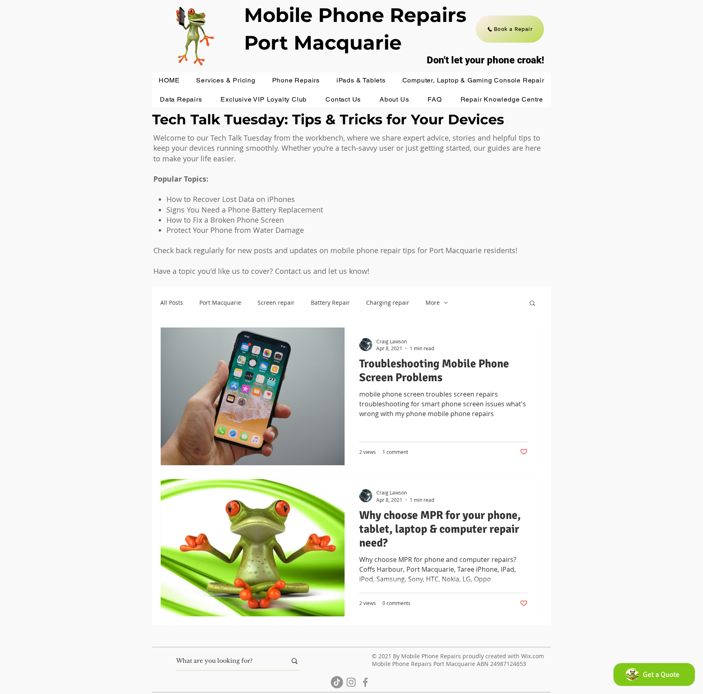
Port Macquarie (220, 302)
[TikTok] (337, 682)
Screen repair (276, 302)
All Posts (171, 302)
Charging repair (387, 302)
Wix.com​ (532, 656)
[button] (226, 80)
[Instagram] (351, 682)
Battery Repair (330, 302)
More (433, 302)
